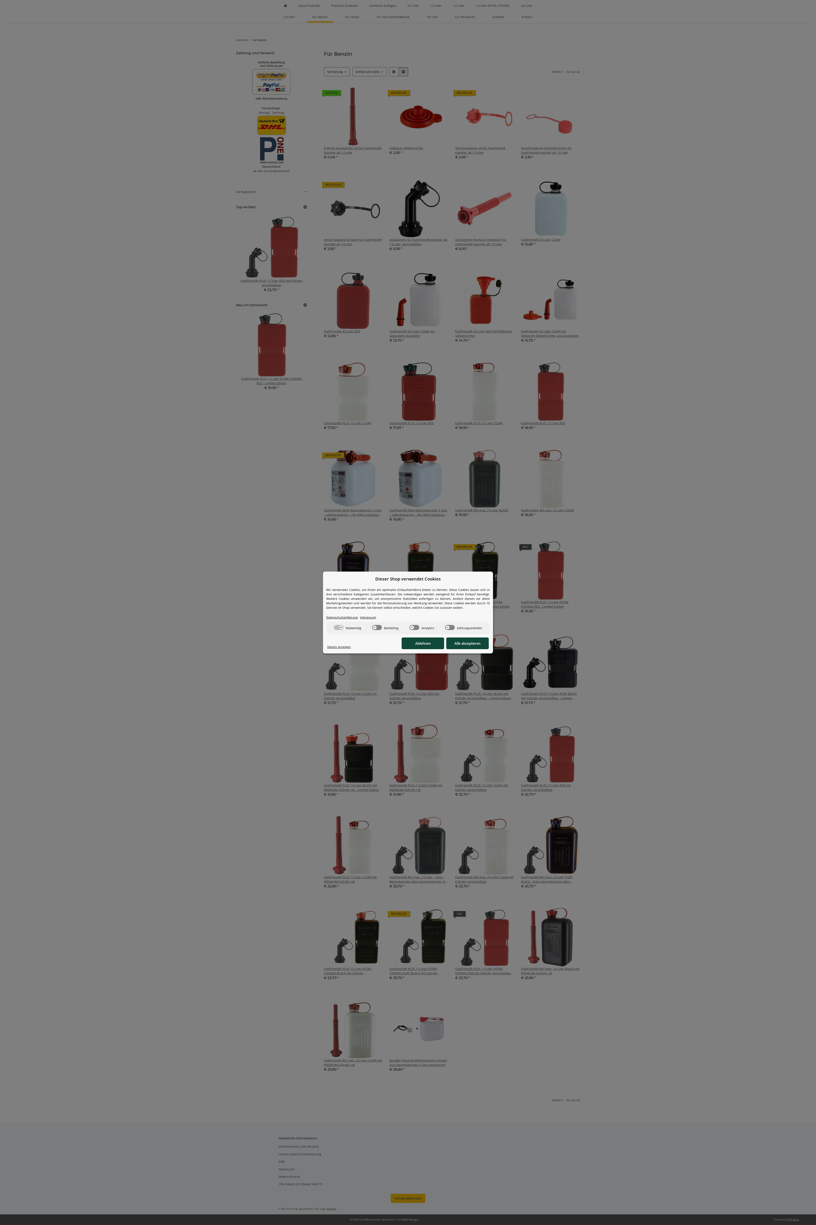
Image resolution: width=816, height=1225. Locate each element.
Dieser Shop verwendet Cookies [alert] (408, 579)
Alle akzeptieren (467, 643)
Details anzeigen (339, 647)
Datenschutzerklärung (342, 617)
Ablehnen (423, 643)
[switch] (339, 627)
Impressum (368, 617)
